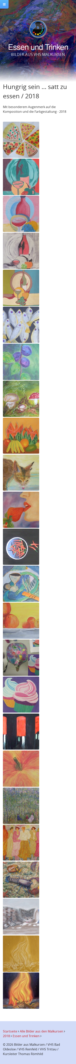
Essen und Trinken (26, 1036)
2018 (6, 1036)
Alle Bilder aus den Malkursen (41, 1031)
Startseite (10, 1031)
